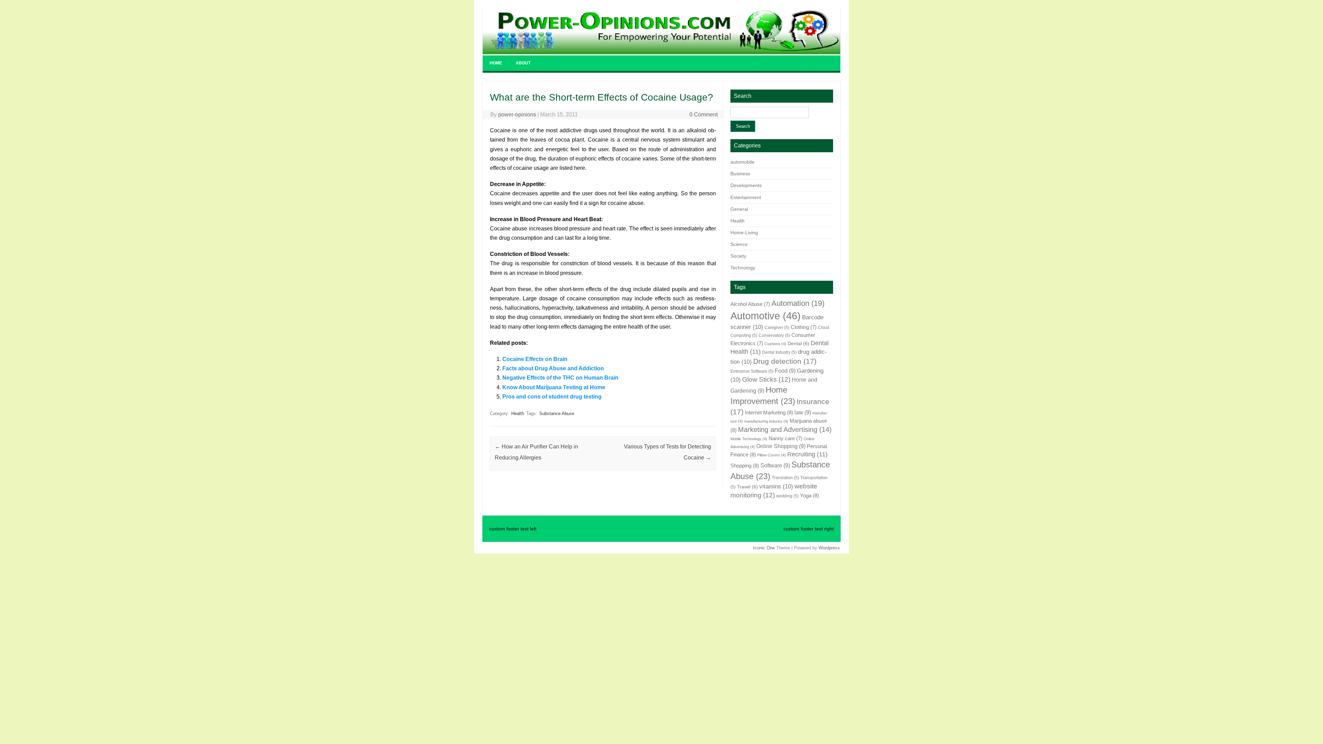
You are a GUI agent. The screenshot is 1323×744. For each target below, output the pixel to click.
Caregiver (777, 327)
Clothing (804, 327)
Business (740, 173)
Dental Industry (779, 352)
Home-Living (744, 232)
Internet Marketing (769, 412)
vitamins (776, 486)
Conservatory (774, 335)
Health (517, 413)
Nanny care (785, 438)
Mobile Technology (748, 439)
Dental (798, 343)
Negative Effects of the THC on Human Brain (560, 378)
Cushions (775, 344)
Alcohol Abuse (750, 304)
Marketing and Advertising (785, 429)
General (739, 209)
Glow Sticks (766, 379)
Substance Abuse (556, 413)
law (802, 412)
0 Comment (703, 114)
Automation (797, 303)
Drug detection (785, 361)
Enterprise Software (751, 371)
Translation (785, 477)
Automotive (765, 315)
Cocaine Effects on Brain (534, 359)
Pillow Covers (771, 455)
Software (775, 465)
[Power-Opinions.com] (661, 52)
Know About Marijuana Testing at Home (553, 387)
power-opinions (517, 114)
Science (739, 244)
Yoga (809, 495)
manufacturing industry (766, 421)
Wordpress (829, 547)
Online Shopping (781, 446)
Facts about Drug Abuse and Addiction (553, 368)
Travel (747, 486)
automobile (742, 162)
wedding (787, 496)
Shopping (744, 465)
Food (785, 371)
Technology (742, 267)
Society (738, 256)
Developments (746, 185)
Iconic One (764, 547)
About (523, 63)
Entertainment (745, 197)
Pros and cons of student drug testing (552, 397)
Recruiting (807, 454)
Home (496, 63)
